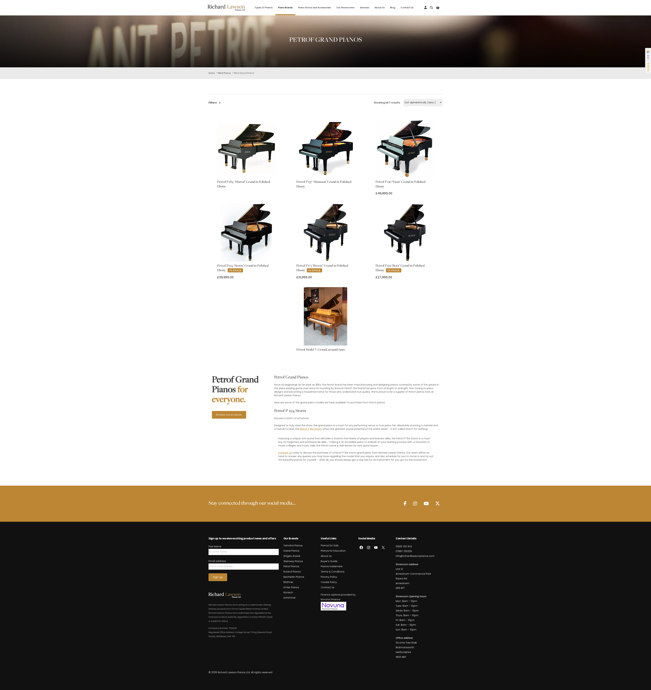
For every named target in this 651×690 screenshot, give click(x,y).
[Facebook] (405, 503)
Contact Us (407, 7)
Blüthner (288, 582)
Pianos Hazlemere (331, 566)
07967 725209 (404, 551)
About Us (379, 7)
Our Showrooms (345, 7)
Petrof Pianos (224, 73)
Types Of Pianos (263, 7)
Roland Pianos (292, 571)
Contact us (285, 452)
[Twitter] (437, 503)
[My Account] (425, 7)
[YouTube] (426, 503)
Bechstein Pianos (293, 577)
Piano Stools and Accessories (314, 7)
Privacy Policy (329, 577)
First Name (215, 546)
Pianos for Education (333, 550)
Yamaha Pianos (293, 545)
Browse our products (229, 414)
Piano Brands (285, 7)
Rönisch (288, 592)
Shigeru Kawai (291, 556)
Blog (392, 7)
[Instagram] (415, 503)
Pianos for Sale (330, 545)
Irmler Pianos (291, 587)
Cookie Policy (329, 582)
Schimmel (289, 597)
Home (212, 73)
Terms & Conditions (332, 571)
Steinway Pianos (293, 561)
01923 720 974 (404, 546)
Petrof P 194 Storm (311, 429)
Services (364, 7)
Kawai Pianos (291, 550)
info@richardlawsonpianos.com (415, 556)
